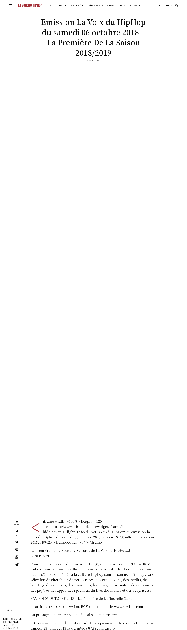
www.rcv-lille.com (70, 569)
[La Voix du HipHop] (30, 5)
